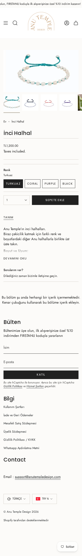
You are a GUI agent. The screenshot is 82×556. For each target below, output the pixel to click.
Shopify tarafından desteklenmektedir (26, 520)
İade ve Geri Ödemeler (18, 415)
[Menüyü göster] (5, 23)
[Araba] (75, 23)
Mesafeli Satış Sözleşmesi (20, 423)
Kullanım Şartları (13, 407)
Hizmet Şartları (35, 386)
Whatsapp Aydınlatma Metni (21, 448)
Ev (4, 121)
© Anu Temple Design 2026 (21, 512)
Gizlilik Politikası (12, 386)
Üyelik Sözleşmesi (14, 431)
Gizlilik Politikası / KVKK (19, 439)
